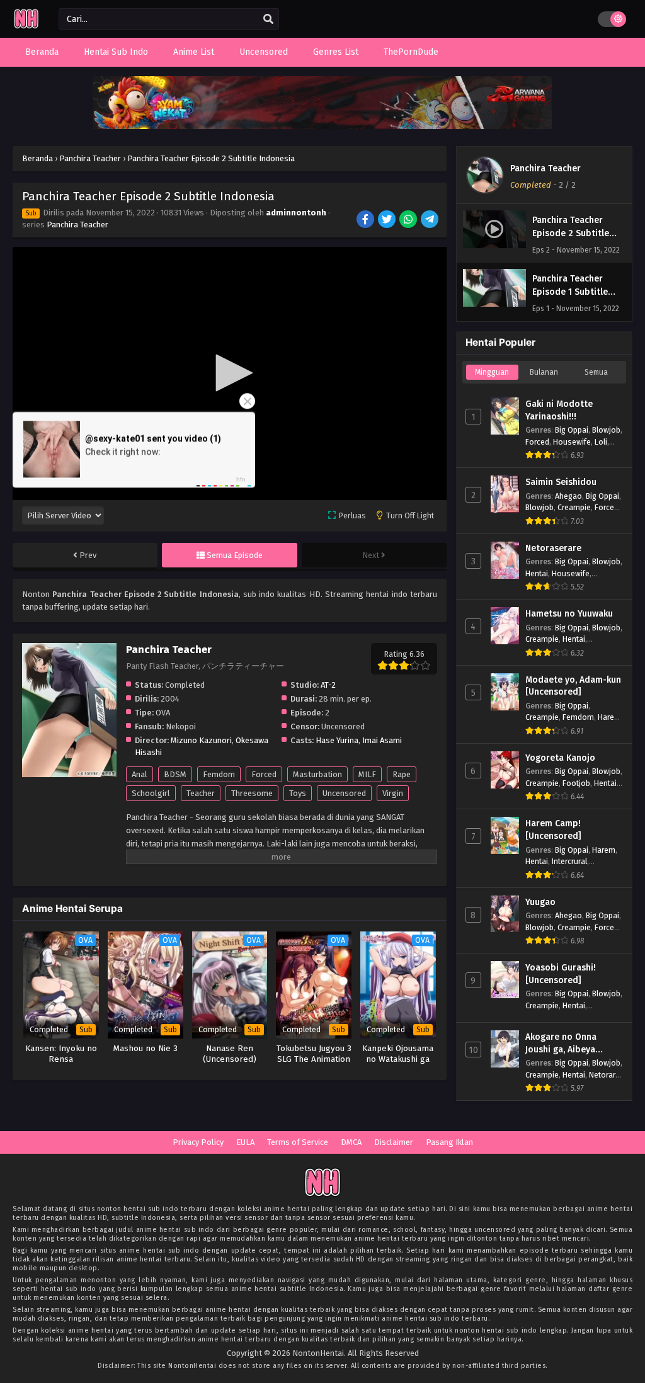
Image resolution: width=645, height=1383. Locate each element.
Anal (139, 774)
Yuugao (540, 902)
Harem (609, 717)
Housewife (572, 442)
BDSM (175, 774)
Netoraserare (553, 548)
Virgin (392, 793)
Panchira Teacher (77, 224)
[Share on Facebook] (366, 220)
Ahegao (568, 496)
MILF (367, 774)
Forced (264, 774)
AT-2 (328, 685)
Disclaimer (393, 1142)
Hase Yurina (337, 740)
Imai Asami (382, 740)
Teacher (200, 793)
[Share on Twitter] (387, 220)
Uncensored (344, 793)
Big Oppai (571, 430)
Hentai (536, 573)
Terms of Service (297, 1142)
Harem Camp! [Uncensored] (553, 829)
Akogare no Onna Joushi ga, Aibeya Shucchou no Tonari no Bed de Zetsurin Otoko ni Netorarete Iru (572, 1044)
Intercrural (569, 861)
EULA (245, 1142)
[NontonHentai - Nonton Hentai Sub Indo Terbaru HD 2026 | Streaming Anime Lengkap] (26, 26)
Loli (601, 442)
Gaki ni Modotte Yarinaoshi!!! (559, 410)
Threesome (252, 793)
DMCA (351, 1142)
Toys (297, 793)
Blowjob (606, 430)
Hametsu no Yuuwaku (569, 613)
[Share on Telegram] (430, 220)
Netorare (604, 1074)
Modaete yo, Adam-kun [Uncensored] (573, 686)
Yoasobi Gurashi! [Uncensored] (560, 974)
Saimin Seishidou (560, 482)
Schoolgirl (151, 793)
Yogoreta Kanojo (560, 758)
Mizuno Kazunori (201, 740)
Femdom (219, 774)
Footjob (576, 783)
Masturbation (317, 774)
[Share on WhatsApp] (409, 220)
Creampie (574, 507)
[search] (268, 19)
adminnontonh (296, 212)
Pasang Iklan (449, 1142)
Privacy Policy (198, 1142)
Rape (401, 774)
